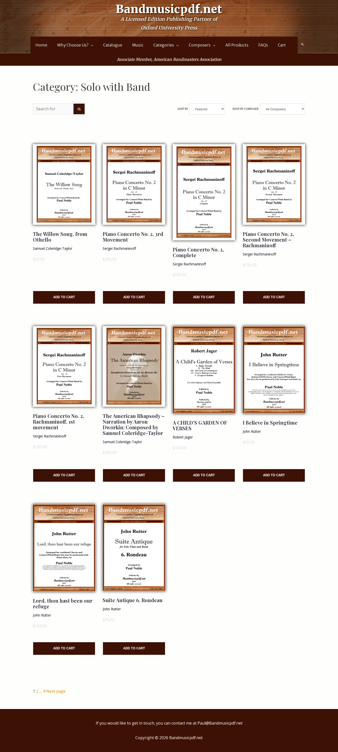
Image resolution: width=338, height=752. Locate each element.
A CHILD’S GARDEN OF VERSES (200, 425)
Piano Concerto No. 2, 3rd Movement (133, 236)
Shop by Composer (245, 109)
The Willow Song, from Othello (60, 236)
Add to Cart (64, 297)
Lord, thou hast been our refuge (63, 603)
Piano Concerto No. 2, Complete (198, 252)
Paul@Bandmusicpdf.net (219, 723)
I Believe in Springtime (270, 422)
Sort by (182, 109)
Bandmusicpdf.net (169, 9)
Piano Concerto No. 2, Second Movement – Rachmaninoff (268, 239)
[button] (303, 44)
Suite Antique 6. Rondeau (133, 600)
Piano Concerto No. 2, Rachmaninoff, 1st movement (58, 421)
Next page (56, 691)
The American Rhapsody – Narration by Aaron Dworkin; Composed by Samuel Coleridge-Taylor (134, 424)
